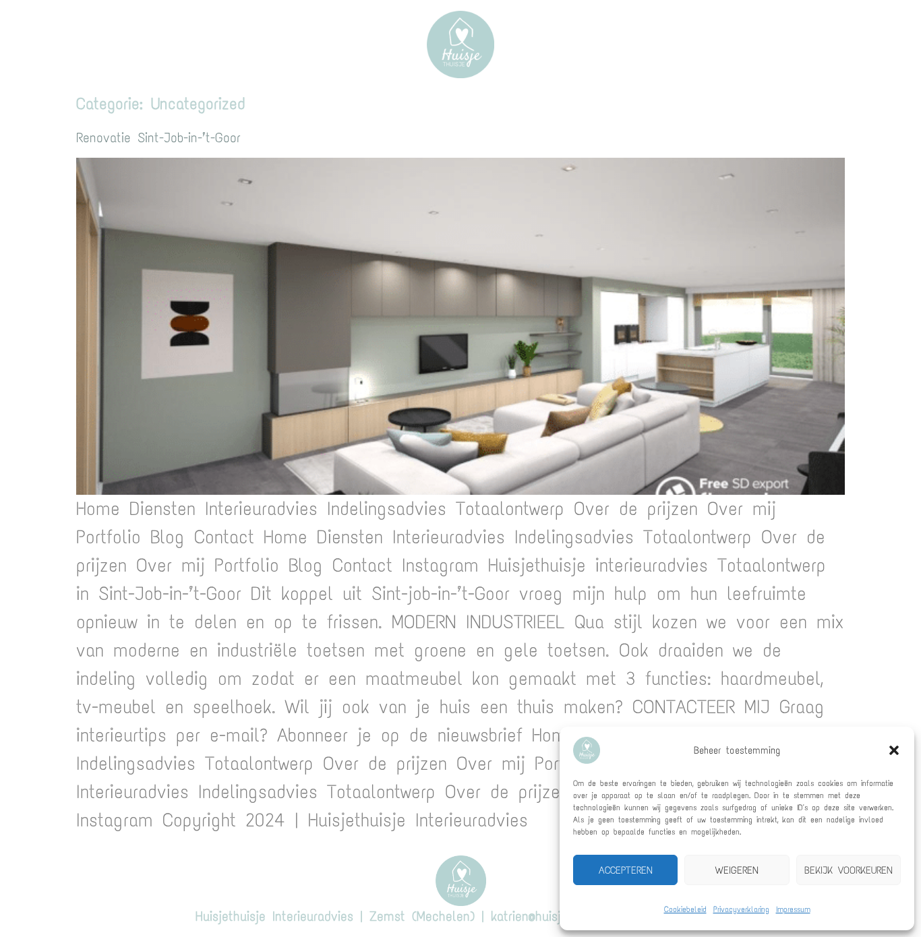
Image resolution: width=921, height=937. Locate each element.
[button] (894, 750)
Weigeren (737, 870)
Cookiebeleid (685, 909)
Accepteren (626, 870)
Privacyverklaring (741, 909)
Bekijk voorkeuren (848, 870)
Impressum (793, 909)
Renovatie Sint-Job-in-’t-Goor (158, 137)
